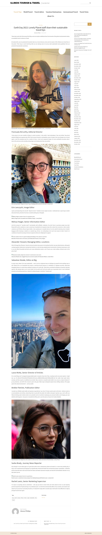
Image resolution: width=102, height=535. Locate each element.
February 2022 (77, 136)
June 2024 (76, 85)
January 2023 (77, 114)
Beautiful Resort (77, 157)
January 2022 (77, 138)
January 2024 (77, 91)
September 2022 (77, 122)
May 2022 (76, 130)
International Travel (70, 12)
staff (28, 497)
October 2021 (77, 144)
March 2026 (76, 62)
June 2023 (76, 105)
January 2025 (77, 75)
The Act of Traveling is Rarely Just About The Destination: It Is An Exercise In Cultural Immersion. (82, 40)
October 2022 (77, 120)
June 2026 (76, 60)
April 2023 (76, 109)
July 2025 (76, 70)
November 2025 (77, 66)
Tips (36, 497)
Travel (13, 500)
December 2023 (77, 93)
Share (25, 497)
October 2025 (77, 68)
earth (16, 497)
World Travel (28, 12)
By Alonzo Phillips (37, 32)
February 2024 (77, 89)
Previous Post (25, 522)
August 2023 (76, 101)
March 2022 (76, 134)
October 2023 (77, 97)
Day (13, 497)
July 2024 (76, 83)
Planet (22, 497)
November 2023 (77, 95)
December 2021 (77, 140)
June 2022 (76, 128)
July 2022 (76, 126)
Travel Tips (18, 12)
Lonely (19, 497)
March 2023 (76, 111)
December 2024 (77, 77)
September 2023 (77, 99)
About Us (50, 16)
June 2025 (76, 72)
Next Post (54, 523)
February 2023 (77, 113)
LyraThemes (90, 533)
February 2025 (77, 74)
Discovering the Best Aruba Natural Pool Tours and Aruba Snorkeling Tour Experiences (82, 35)
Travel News (84, 12)
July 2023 (76, 103)
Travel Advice (39, 12)
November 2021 (77, 142)
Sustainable (32, 497)
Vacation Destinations (53, 12)
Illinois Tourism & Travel (25, 2)
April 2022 (76, 132)
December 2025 (77, 64)
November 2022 (77, 118)
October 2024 (77, 79)
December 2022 (77, 116)
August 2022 (76, 124)
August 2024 (76, 81)
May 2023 (76, 107)
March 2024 (76, 87)
